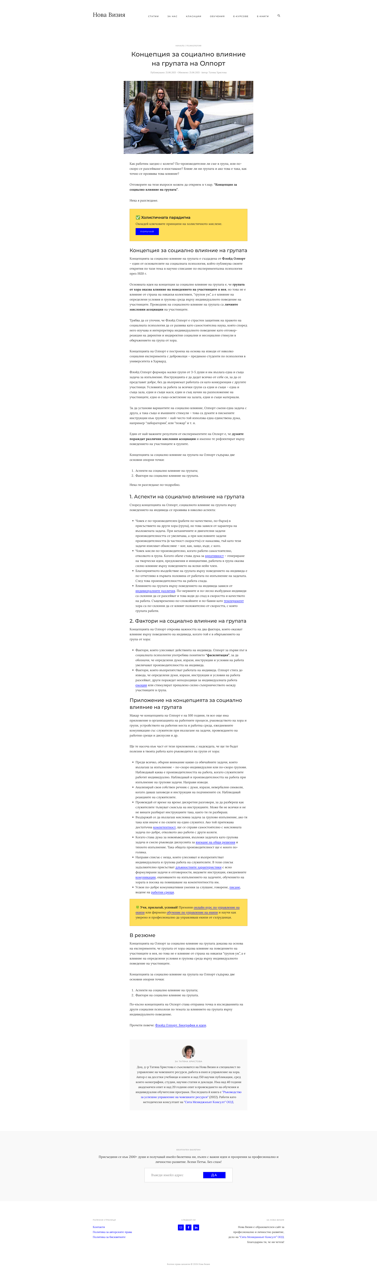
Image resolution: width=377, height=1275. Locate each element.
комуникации (145, 877)
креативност (214, 556)
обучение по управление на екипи (192, 912)
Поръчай (147, 231)
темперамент (234, 601)
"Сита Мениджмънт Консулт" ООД (208, 1102)
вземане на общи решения (215, 842)
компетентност (164, 827)
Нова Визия (109, 14)
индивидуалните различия (155, 591)
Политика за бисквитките (109, 1237)
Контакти (99, 1227)
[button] (279, 16)
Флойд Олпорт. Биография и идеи (180, 1025)
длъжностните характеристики (198, 867)
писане (234, 887)
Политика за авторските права (112, 1232)
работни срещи (162, 892)
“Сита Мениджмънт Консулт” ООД (261, 1237)
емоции (141, 685)
